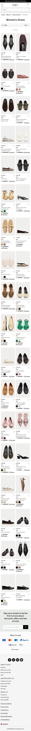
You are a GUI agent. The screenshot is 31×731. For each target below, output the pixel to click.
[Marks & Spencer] (15, 6)
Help (2, 675)
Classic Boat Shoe (5, 532)
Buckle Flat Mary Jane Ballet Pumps (21, 86)
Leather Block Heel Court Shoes (21, 467)
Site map (3, 688)
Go (25, 627)
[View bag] (28, 4)
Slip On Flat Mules (5, 86)
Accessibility (4, 713)
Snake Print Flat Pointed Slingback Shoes (20, 276)
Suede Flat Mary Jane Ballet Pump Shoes (20, 307)
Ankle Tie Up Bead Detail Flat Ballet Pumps (6, 372)
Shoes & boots (16, 15)
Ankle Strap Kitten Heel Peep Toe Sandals (5, 209)
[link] (2, 724)
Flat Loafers (4, 179)
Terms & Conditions (6, 703)
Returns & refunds (6, 672)
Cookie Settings (5, 719)
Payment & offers (5, 683)
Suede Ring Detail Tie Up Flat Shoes (5, 306)
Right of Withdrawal (6, 716)
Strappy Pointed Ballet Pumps (5, 499)
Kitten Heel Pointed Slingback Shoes (21, 499)
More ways (15, 649)
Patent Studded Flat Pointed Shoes (21, 241)
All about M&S (5, 700)
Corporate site (5, 697)
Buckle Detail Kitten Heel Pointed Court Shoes (6, 58)
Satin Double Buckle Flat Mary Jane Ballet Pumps (21, 121)
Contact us (4, 695)
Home (3, 15)
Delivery (3, 667)
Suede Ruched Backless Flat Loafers (5, 121)
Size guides (4, 686)
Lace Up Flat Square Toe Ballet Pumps (6, 149)
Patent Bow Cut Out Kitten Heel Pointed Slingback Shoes (21, 436)
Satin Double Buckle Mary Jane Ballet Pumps (21, 180)
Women (8, 15)
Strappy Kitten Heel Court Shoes (21, 208)
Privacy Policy (5, 707)
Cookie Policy (4, 710)
